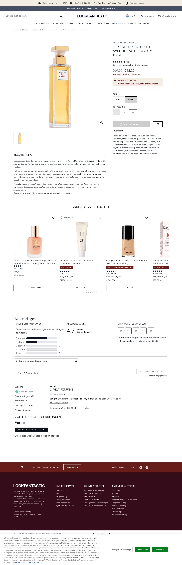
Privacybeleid (89, 497)
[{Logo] (92, 15)
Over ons (116, 491)
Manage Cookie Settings (121, 549)
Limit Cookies (142, 549)
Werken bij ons (118, 512)
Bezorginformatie (63, 500)
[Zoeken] (61, 16)
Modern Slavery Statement (95, 506)
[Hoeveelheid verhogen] (133, 112)
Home (16, 30)
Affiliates (115, 497)
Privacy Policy (18, 562)
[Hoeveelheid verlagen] (116, 112)
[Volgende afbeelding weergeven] (105, 82)
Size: (115, 94)
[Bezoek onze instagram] (147, 467)
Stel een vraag (141, 65)
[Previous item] (16, 254)
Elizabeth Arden (38, 30)
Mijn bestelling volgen (65, 506)
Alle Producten (118, 509)
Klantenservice (62, 491)
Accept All (160, 549)
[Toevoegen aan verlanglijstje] (158, 124)
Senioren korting (119, 506)
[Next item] (167, 254)
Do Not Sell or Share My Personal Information (27, 516)
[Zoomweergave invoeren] (102, 122)
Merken (25, 30)
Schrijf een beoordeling (123, 65)
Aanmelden (72, 467)
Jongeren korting (119, 503)
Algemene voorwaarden (94, 491)
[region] (91, 549)
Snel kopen (35, 288)
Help (57, 494)
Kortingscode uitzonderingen (96, 503)
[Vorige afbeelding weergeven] (16, 82)
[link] (147, 15)
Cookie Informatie (91, 500)
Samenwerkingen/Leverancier (124, 500)
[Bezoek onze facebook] (141, 467)
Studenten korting (119, 515)
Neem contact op (63, 503)
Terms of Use (33, 562)
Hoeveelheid (119, 107)
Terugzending (61, 497)
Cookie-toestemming (23, 512)
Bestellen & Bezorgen (93, 494)
